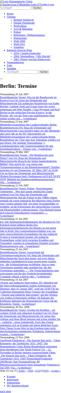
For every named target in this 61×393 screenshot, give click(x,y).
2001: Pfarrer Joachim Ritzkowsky (32, 59)
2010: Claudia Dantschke (27, 53)
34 (44, 370)
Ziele (9, 65)
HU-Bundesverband (17, 385)
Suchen (37, 8)
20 (31, 370)
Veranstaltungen (15, 62)
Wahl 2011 (19, 44)
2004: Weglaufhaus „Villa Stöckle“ (32, 56)
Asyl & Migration (23, 29)
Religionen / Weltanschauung (29, 35)
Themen (11, 16)
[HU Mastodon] (27, 4)
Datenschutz (20, 38)
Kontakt (11, 376)
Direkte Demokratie (24, 22)
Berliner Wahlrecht (24, 19)
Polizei (17, 32)
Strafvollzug (20, 25)
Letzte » (56, 370)
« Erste (20, 370)
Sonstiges (19, 47)
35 (47, 370)
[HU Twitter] (45, 4)
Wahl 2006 (19, 41)
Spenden (11, 68)
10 (29, 370)
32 (39, 370)
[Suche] (8, 4)
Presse (10, 13)
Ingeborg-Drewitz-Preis (19, 50)
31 (36, 370)
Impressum (12, 379)
